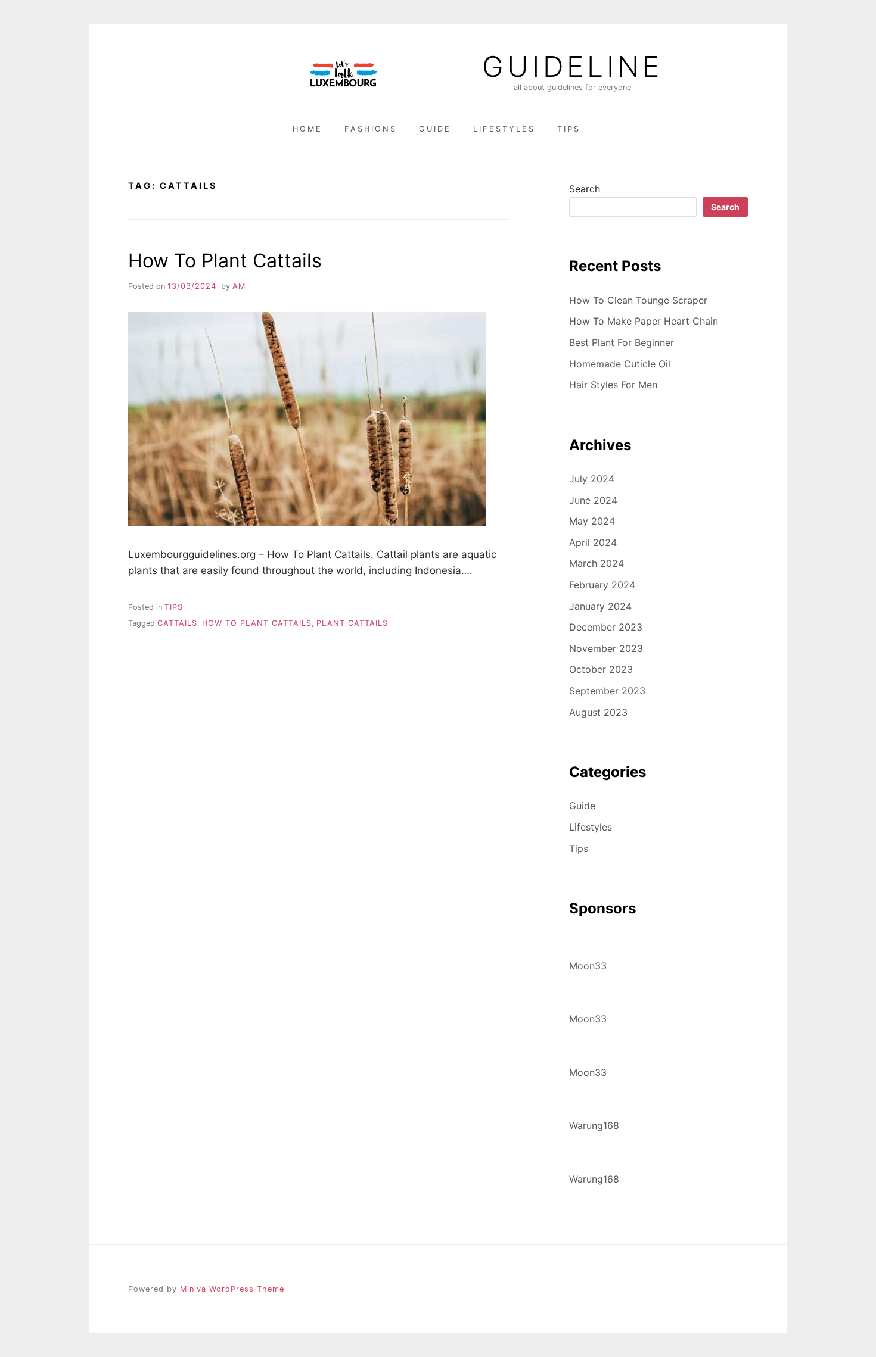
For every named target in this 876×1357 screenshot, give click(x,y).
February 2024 (602, 585)
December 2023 (605, 627)
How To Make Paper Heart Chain (643, 321)
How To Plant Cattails (225, 260)
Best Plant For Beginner (621, 342)
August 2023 (598, 712)
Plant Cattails (352, 623)
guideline (572, 66)
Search (584, 189)
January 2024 (600, 606)
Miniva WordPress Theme (232, 1288)
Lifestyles (504, 128)
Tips (568, 128)
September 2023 (607, 691)
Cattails (177, 623)
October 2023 (601, 669)
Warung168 (594, 1125)
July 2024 (591, 479)
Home (307, 128)
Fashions (370, 128)
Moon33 (588, 966)
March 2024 (596, 563)
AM (239, 286)
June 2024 (593, 500)
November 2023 (606, 648)
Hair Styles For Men (613, 385)
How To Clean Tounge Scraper (638, 300)
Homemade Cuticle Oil (619, 364)
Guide (435, 128)
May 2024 (592, 521)
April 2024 (593, 542)
